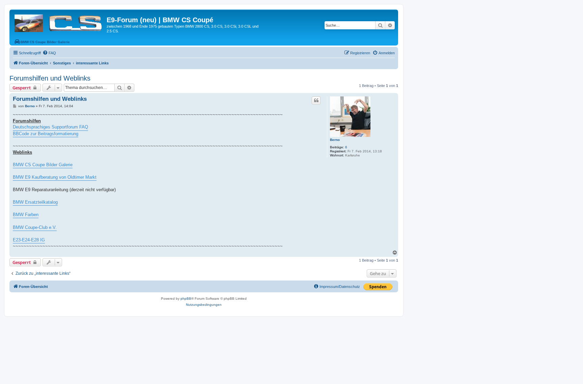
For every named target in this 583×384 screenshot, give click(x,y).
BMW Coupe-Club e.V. (35, 227)
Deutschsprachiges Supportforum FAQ (50, 126)
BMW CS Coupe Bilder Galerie (43, 164)
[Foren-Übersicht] (59, 22)
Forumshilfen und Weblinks (49, 78)
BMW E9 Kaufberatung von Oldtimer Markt (54, 177)
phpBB (186, 298)
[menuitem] (49, 53)
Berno (335, 140)
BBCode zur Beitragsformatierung (45, 133)
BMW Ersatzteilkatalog (35, 202)
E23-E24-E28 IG (29, 239)
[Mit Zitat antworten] (316, 100)
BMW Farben (25, 214)
